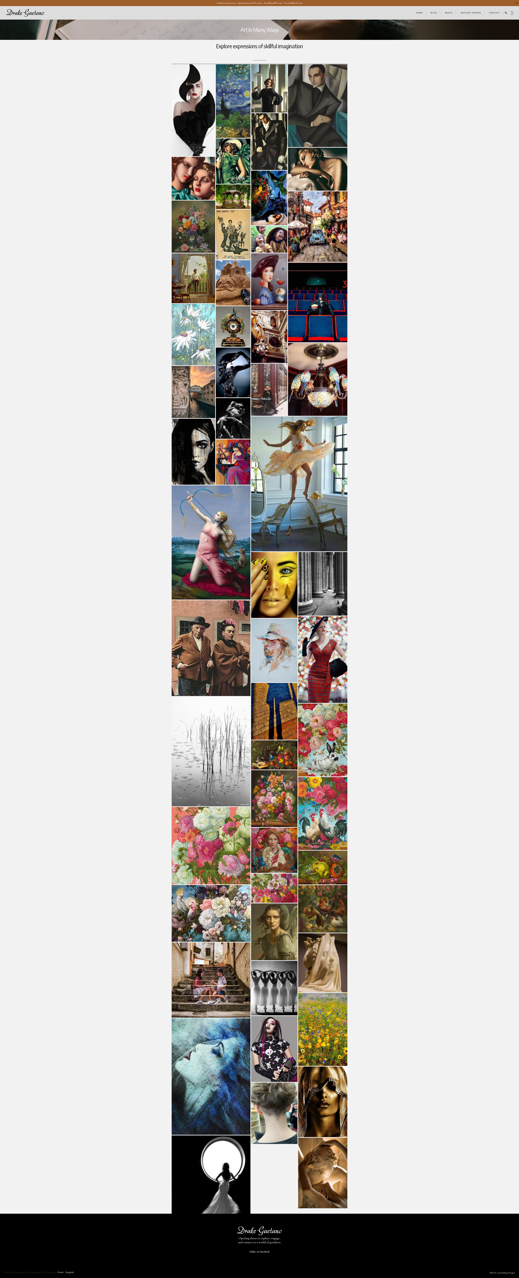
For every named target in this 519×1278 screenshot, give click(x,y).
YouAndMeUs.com (293, 2)
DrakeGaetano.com (226, 2)
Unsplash (69, 1272)
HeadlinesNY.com (273, 2)
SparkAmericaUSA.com (249, 2)
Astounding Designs (506, 1272)
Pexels (61, 1272)
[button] (506, 13)
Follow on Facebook (259, 1251)
